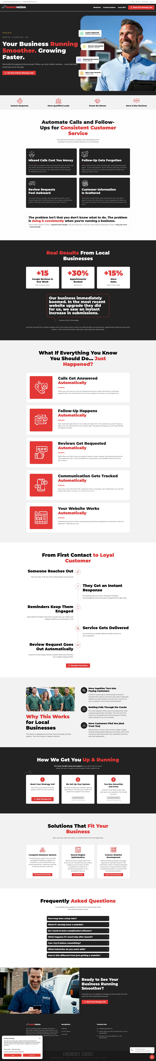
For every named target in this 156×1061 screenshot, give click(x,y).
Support (152, 1)
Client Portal (145, 1)
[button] (78, 918)
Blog (133, 1)
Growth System (109, 7)
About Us (138, 1)
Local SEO (122, 7)
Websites (97, 7)
